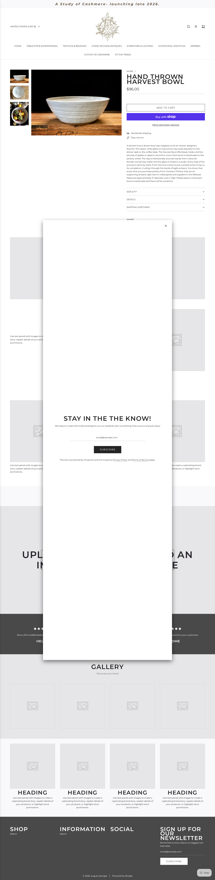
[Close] (165, 225)
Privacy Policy (120, 460)
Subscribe (107, 449)
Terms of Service (140, 460)
